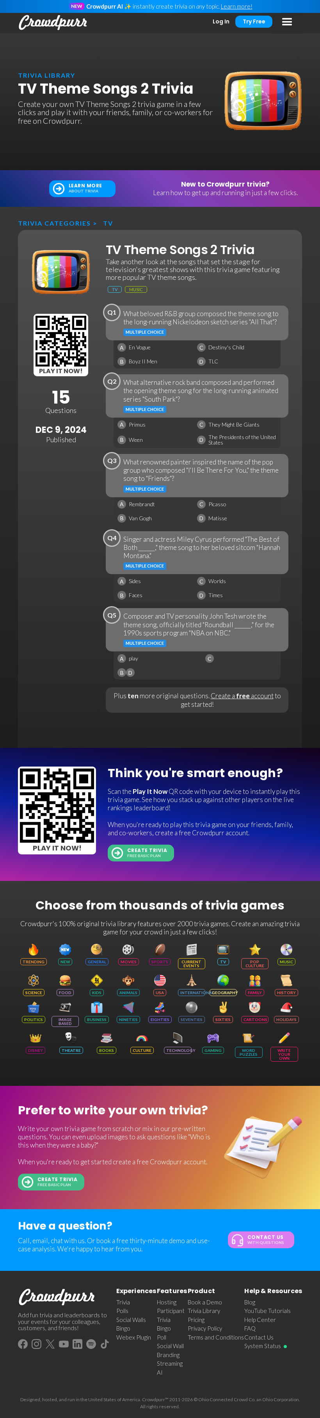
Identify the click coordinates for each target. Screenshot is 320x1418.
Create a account (242, 696)
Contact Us (259, 1337)
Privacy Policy (205, 1328)
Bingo (123, 1328)
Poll (161, 1337)
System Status (262, 1345)
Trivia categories (54, 223)
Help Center (260, 1319)
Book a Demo (205, 1302)
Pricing (196, 1319)
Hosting (166, 1302)
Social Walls (131, 1319)
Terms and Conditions (216, 1337)
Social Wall (170, 1345)
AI (160, 1372)
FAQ (250, 1328)
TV (108, 223)
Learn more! (236, 6)
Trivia (123, 1302)
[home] (53, 22)
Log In (221, 21)
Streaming (170, 1363)
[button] (287, 22)
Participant (171, 1310)
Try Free (254, 21)
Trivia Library (204, 1310)
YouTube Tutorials (267, 1310)
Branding (168, 1354)
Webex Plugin (133, 1337)
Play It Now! (61, 371)
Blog (249, 1302)
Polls (122, 1310)
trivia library (46, 75)
